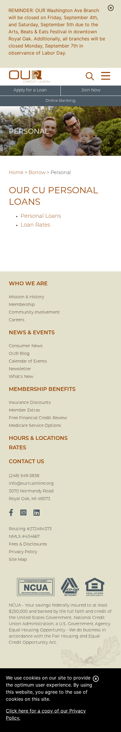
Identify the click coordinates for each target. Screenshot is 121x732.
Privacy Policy (23, 552)
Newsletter (20, 369)
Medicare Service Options (35, 426)
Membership (22, 305)
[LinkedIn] (36, 513)
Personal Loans (41, 216)
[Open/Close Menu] (105, 77)
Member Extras (24, 410)
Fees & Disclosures (28, 544)
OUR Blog (19, 354)
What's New (21, 377)
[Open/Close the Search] (89, 77)
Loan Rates (35, 225)
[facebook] (11, 513)
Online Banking (60, 101)
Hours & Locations (38, 438)
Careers (16, 320)
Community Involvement (34, 312)
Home (16, 173)
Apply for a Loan (30, 90)
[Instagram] (23, 513)
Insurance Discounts (30, 403)
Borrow (37, 173)
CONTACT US (26, 462)
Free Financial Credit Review (38, 418)
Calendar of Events (28, 361)
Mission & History (26, 297)
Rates (17, 448)
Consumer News (26, 346)
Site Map (18, 560)
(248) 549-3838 (24, 476)
